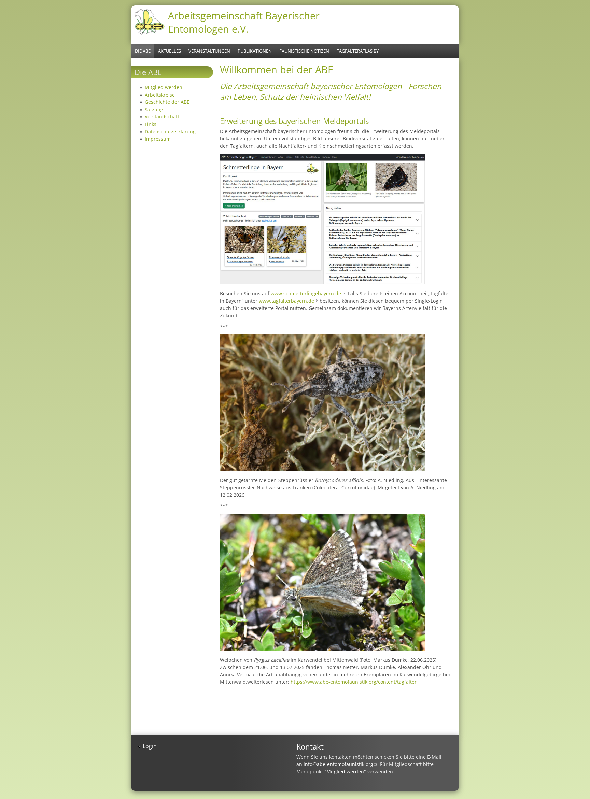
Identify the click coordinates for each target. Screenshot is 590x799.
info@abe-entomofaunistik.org (340, 764)
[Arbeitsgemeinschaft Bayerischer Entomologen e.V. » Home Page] (150, 34)
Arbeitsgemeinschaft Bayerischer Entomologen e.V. (244, 22)
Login (150, 746)
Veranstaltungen (209, 51)
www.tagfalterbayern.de (288, 301)
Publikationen (255, 51)
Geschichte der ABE (167, 102)
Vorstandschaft (162, 116)
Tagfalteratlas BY (358, 51)
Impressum (158, 138)
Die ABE (143, 51)
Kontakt (310, 746)
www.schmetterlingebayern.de (308, 293)
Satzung (154, 109)
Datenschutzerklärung (170, 131)
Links (150, 124)
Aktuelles (169, 51)
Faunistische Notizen (304, 51)
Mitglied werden (163, 87)
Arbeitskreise (160, 94)
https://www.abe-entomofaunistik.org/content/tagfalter (354, 682)
